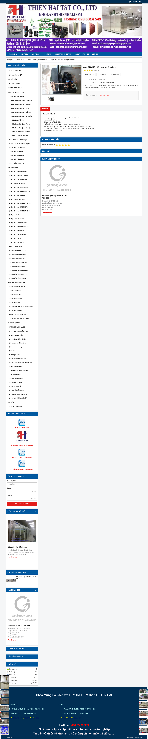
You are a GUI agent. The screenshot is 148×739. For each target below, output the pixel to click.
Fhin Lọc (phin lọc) (16, 366)
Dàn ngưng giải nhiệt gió (18, 359)
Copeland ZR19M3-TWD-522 (19, 626)
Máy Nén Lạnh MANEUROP (19, 187)
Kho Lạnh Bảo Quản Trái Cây (21, 112)
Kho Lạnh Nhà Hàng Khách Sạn (22, 100)
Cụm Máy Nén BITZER (18, 258)
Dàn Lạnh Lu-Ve (16, 302)
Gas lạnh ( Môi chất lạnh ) (19, 398)
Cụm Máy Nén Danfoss (18, 278)
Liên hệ (95, 54)
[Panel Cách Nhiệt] (4, 708)
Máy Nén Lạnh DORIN (18, 195)
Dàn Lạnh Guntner (16, 298)
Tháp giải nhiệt (15, 355)
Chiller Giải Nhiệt (14, 83)
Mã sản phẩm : (92, 79)
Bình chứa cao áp (16, 347)
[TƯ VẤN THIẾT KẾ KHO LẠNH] (4, 730)
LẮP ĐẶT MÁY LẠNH (17, 155)
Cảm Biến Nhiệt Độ (17, 378)
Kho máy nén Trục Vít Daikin (20, 318)
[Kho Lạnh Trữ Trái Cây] (4, 685)
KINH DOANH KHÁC (14, 71)
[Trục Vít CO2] (143, 691)
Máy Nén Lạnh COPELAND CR (21, 203)
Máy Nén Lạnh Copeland (18, 171)
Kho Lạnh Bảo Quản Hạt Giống (22, 116)
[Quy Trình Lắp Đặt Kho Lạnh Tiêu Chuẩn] (11, 584)
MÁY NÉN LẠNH (13, 167)
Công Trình (46, 54)
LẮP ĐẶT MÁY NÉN (17, 151)
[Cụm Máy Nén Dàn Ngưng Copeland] (61, 79)
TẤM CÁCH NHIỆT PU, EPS (21, 132)
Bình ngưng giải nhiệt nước (19, 343)
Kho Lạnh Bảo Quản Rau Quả (21, 128)
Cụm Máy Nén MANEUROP (19, 270)
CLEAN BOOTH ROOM (15, 406)
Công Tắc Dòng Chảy (17, 390)
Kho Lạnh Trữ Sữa (18, 120)
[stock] (143, 722)
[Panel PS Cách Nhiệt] (4, 722)
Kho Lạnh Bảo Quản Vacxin (21, 124)
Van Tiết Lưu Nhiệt (17, 335)
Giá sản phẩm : (91, 95)
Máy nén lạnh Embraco (18, 215)
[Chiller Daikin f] (143, 714)
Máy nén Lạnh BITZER (18, 199)
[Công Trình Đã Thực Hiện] (4, 678)
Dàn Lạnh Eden (15, 294)
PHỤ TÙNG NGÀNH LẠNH (16, 327)
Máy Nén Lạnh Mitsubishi (19, 223)
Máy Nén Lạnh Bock (17, 242)
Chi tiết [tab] (45, 109)
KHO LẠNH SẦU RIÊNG (20, 136)
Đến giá (9, 495)
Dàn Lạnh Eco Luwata (18, 286)
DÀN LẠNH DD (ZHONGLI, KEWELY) (22, 306)
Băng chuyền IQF (16, 75)
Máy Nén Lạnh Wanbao (18, 234)
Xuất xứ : (94, 82)
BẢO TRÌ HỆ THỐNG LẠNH (19, 140)
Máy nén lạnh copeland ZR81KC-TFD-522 (55, 197)
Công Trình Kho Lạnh (63, 54)
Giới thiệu (24, 54)
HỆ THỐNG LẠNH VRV (18, 163)
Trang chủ (13, 54)
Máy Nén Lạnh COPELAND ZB (20, 191)
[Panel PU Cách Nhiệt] (4, 715)
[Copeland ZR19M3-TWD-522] (22, 609)
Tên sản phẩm (11, 481)
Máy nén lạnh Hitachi (17, 219)
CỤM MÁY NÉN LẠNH (15, 246)
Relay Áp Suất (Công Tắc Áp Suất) (22, 362)
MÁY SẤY (11, 402)
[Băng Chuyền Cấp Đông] (22, 531)
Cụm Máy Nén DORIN (18, 266)
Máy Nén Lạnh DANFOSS (19, 179)
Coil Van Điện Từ (16, 386)
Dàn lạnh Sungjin (82, 54)
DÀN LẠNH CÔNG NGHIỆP (16, 282)
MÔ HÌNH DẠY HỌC (14, 322)
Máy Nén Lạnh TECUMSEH (19, 175)
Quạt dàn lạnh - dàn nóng (19, 394)
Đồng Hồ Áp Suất (16, 382)
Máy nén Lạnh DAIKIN (18, 183)
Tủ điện (13, 351)
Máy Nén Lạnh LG (16, 238)
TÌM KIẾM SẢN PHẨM (22, 504)
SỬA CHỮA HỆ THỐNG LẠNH (20, 144)
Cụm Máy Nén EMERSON (19, 274)
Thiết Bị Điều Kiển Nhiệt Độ (19, 370)
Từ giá (9, 488)
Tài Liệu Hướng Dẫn (15, 88)
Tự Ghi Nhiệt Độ (16, 374)
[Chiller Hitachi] (143, 696)
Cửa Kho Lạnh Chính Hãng (19, 331)
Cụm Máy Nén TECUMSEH (19, 251)
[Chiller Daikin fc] (143, 730)
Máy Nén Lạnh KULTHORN (19, 207)
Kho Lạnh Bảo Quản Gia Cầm (21, 104)
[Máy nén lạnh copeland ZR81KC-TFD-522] (57, 179)
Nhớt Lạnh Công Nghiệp (18, 339)
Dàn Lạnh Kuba (16, 290)
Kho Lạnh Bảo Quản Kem (20, 108)
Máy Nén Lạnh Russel (18, 230)
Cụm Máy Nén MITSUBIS (19, 255)
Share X (103, 74)
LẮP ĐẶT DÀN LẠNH (17, 159)
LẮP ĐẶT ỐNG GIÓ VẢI (18, 147)
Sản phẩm (35, 54)
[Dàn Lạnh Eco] (4, 701)
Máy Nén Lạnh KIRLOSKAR (20, 227)
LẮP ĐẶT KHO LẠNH (17, 96)
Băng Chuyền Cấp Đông (17, 547)
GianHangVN (138, 737)
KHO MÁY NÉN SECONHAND (17, 314)
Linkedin (115, 74)
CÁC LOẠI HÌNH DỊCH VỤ (16, 92)
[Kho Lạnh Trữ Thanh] (4, 693)
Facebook (90, 74)
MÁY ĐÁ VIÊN (12, 79)
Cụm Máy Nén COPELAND (19, 262)
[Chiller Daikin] (143, 705)
